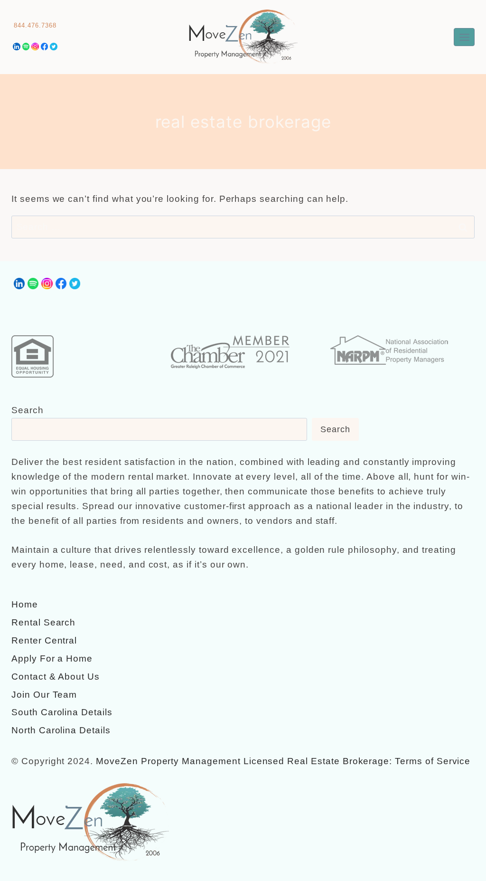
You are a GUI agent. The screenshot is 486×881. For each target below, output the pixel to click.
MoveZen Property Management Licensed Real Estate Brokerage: (244, 761)
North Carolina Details (61, 730)
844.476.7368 (35, 25)
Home (24, 604)
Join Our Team (44, 695)
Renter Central (44, 640)
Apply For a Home (52, 658)
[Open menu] (464, 37)
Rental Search (43, 622)
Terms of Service (432, 761)
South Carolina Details (61, 712)
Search (27, 410)
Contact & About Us (55, 677)
